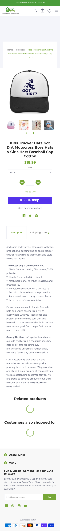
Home (10, 49)
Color (30, 167)
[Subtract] (22, 182)
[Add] (38, 182)
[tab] (16, 232)
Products (20, 49)
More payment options (30, 208)
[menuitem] (35, 11)
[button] (35, 11)
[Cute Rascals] (10, 11)
